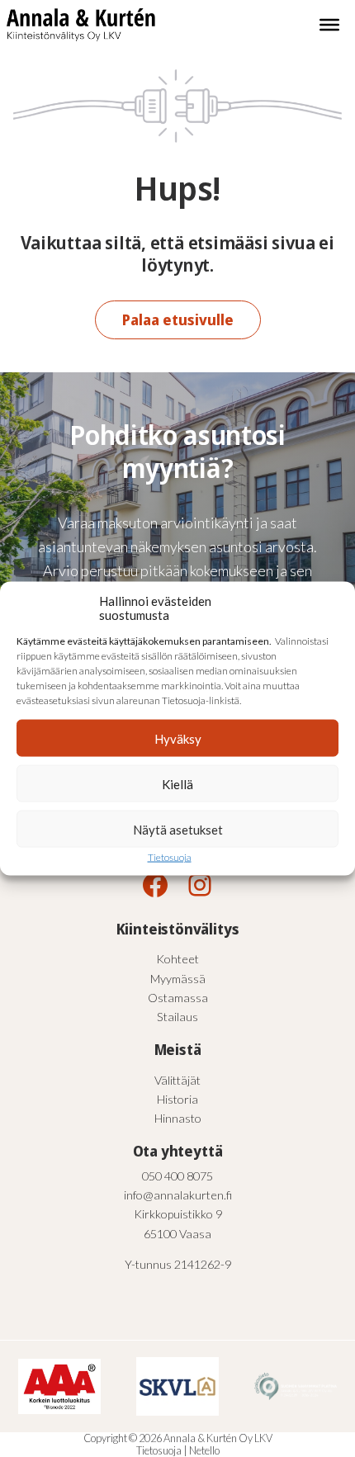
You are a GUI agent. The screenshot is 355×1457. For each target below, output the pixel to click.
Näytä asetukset (178, 828)
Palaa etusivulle (178, 319)
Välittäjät (177, 1080)
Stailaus (177, 1017)
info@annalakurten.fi (178, 1195)
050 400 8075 (177, 1176)
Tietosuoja (170, 857)
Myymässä (178, 979)
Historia (177, 1099)
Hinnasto (177, 1118)
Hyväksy (177, 738)
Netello (204, 1450)
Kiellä (177, 783)
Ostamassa (178, 998)
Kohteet (177, 959)
